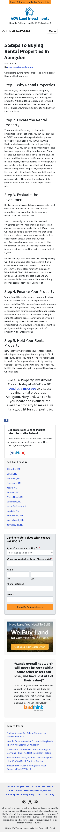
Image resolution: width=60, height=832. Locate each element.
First (8, 579)
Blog (52, 794)
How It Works (15, 790)
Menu (52, 31)
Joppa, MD (12, 487)
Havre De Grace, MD (16, 506)
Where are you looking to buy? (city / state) (29, 559)
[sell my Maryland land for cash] (30, 637)
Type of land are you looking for (23, 548)
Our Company (12, 794)
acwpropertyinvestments (20, 67)
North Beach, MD (15, 520)
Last (32, 579)
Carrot (52, 828)
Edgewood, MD (14, 483)
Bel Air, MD (12, 473)
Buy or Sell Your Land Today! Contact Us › (30, 2)
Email (10, 594)
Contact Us (42, 794)
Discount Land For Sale (42, 786)
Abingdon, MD (14, 469)
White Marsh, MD (15, 497)
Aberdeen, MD (13, 478)
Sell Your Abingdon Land (18, 786)
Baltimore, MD (14, 501)
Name (10, 569)
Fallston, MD (13, 492)
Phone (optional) (15, 584)
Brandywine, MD (15, 515)
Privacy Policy (27, 794)
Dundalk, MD (13, 511)
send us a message (22, 388)
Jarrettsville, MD (15, 525)
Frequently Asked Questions (37, 790)
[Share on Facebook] (6, 420)
